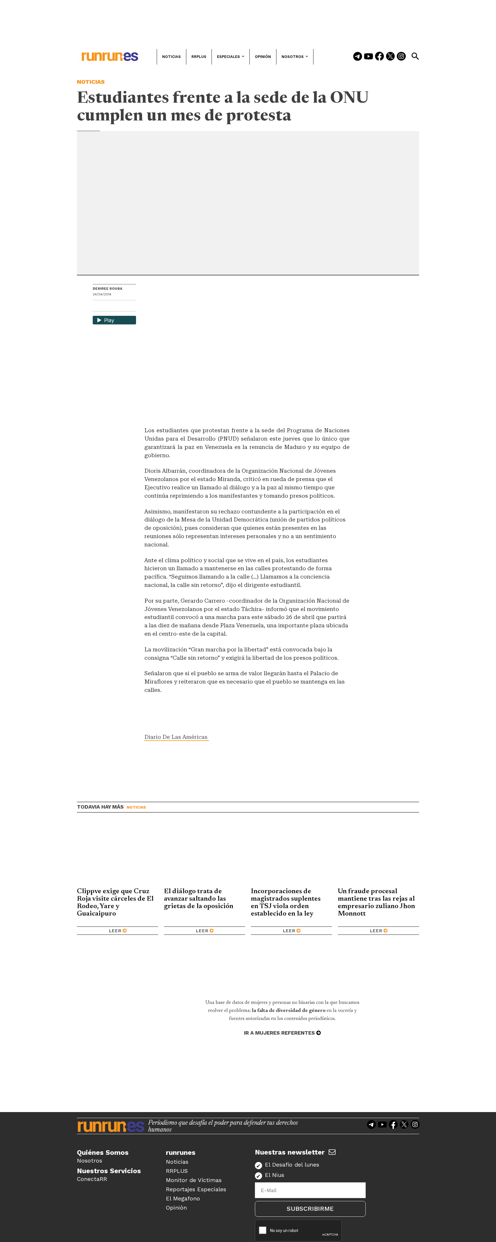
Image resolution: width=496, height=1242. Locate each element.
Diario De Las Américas (176, 737)
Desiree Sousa (107, 289)
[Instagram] (401, 57)
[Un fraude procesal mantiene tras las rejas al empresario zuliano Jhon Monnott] (378, 854)
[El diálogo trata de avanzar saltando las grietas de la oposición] (204, 854)
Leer (115, 930)
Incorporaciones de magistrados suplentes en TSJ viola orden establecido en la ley (286, 902)
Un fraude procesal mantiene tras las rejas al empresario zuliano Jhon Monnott (376, 902)
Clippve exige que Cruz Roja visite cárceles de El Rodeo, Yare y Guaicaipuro (115, 902)
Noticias (91, 81)
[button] (415, 56)
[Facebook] (379, 57)
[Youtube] (369, 57)
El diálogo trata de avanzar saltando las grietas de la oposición (198, 899)
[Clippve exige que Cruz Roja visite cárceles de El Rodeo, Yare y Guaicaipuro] (117, 854)
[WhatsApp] (107, 306)
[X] (127, 306)
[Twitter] (390, 57)
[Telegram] (358, 57)
